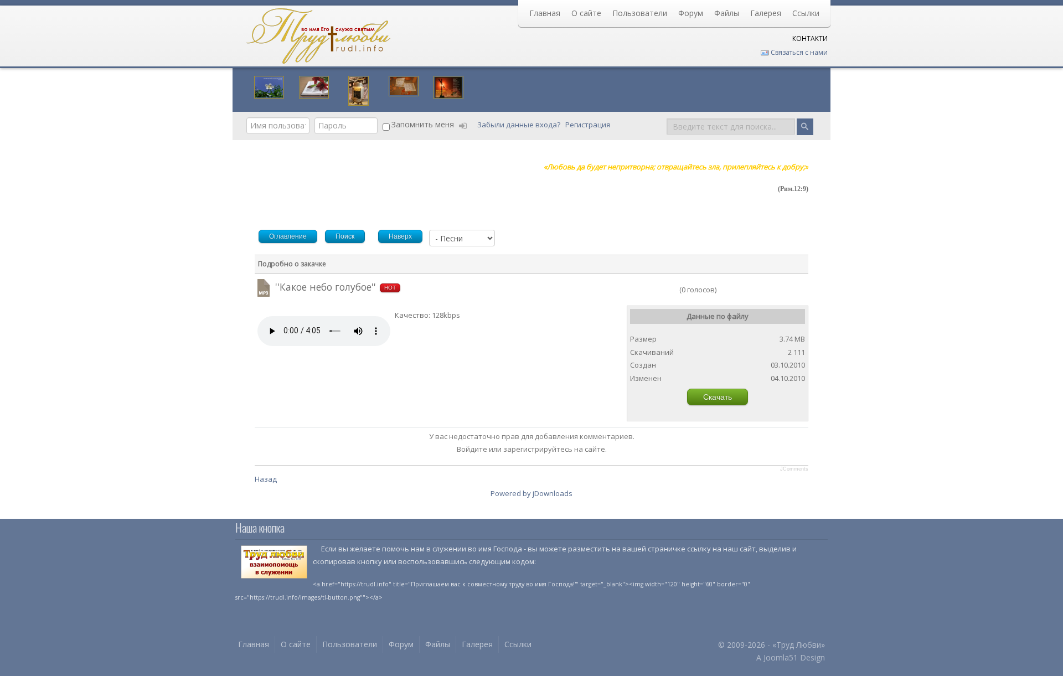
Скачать (717, 397)
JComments (794, 469)
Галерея (765, 13)
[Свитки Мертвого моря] (404, 85)
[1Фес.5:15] (269, 86)
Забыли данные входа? (519, 125)
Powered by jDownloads (531, 493)
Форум (690, 13)
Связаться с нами (798, 52)
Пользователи (639, 13)
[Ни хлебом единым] (448, 86)
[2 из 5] (645, 289)
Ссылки (805, 13)
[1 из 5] (642, 289)
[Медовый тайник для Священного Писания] (358, 90)
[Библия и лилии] (314, 86)
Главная (544, 13)
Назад (266, 479)
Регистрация (588, 125)
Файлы (726, 13)
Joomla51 (780, 657)
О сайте (586, 13)
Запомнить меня (422, 124)
